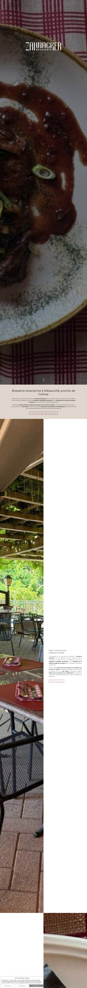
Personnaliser (22, 985)
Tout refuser (8, 985)
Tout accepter (36, 985)
